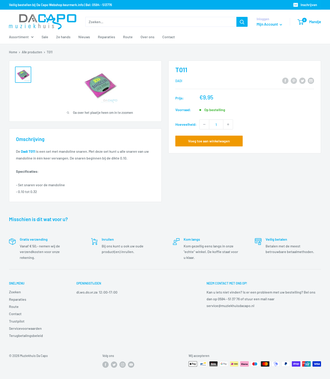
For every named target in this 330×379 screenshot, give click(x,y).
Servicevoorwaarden (25, 328)
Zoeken (15, 292)
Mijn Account (268, 24)
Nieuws (84, 37)
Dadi (178, 81)
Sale (45, 37)
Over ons (147, 37)
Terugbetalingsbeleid (26, 335)
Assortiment (19, 37)
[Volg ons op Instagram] (122, 364)
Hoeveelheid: (186, 124)
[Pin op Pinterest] (294, 80)
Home (13, 52)
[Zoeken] (242, 22)
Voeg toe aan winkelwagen (209, 141)
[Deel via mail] (311, 80)
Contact (168, 37)
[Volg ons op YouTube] (131, 364)
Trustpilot (16, 321)
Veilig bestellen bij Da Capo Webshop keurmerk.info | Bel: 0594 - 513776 (60, 5)
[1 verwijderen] (204, 124)
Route (128, 37)
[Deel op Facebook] (285, 80)
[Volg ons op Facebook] (105, 364)
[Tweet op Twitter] (302, 80)
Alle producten (32, 52)
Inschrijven (309, 5)
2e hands (63, 37)
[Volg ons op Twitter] (114, 364)
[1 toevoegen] (228, 124)
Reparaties (106, 37)
